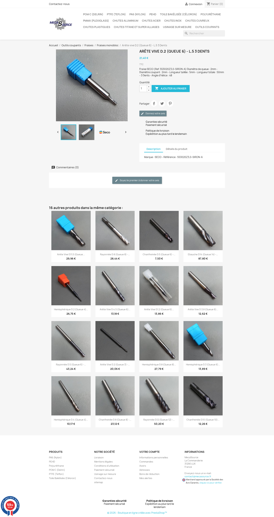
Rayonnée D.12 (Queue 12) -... (159, 419)
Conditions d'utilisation (106, 465)
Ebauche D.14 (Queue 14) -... (203, 254)
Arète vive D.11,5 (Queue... (71, 254)
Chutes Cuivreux (197, 20)
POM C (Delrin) (93, 14)
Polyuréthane (211, 14)
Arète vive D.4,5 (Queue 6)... (115, 309)
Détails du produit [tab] (176, 149)
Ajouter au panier (170, 88)
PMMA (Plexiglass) (96, 20)
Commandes (146, 461)
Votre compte (149, 452)
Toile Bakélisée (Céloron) (178, 14)
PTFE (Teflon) (116, 14)
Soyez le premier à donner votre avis (139, 180)
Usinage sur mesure (177, 27)
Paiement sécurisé (104, 469)
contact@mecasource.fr (198, 476)
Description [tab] (154, 149)
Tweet (162, 103)
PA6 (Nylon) (137, 14)
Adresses (144, 469)
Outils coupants (207, 27)
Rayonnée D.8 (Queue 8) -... (115, 254)
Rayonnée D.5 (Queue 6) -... (71, 364)
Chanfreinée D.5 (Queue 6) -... (159, 254)
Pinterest (170, 103)
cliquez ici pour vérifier (210, 482)
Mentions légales (103, 461)
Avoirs (142, 465)
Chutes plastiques (96, 27)
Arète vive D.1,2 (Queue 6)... (159, 309)
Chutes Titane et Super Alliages (136, 27)
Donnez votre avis (155, 113)
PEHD (152, 14)
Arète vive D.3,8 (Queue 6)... (203, 309)
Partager (154, 103)
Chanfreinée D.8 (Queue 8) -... (115, 419)
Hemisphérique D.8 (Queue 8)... (159, 364)
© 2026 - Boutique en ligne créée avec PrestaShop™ (137, 512)
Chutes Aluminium (125, 20)
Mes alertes (145, 478)
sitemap (98, 482)
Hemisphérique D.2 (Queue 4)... (71, 309)
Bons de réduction (149, 474)
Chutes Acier (151, 20)
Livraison (99, 457)
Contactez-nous (59, 4)
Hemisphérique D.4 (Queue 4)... (71, 419)
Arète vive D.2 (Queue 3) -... (115, 364)
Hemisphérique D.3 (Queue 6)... (203, 364)
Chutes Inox (173, 20)
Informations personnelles (153, 457)
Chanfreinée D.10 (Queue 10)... (202, 419)
